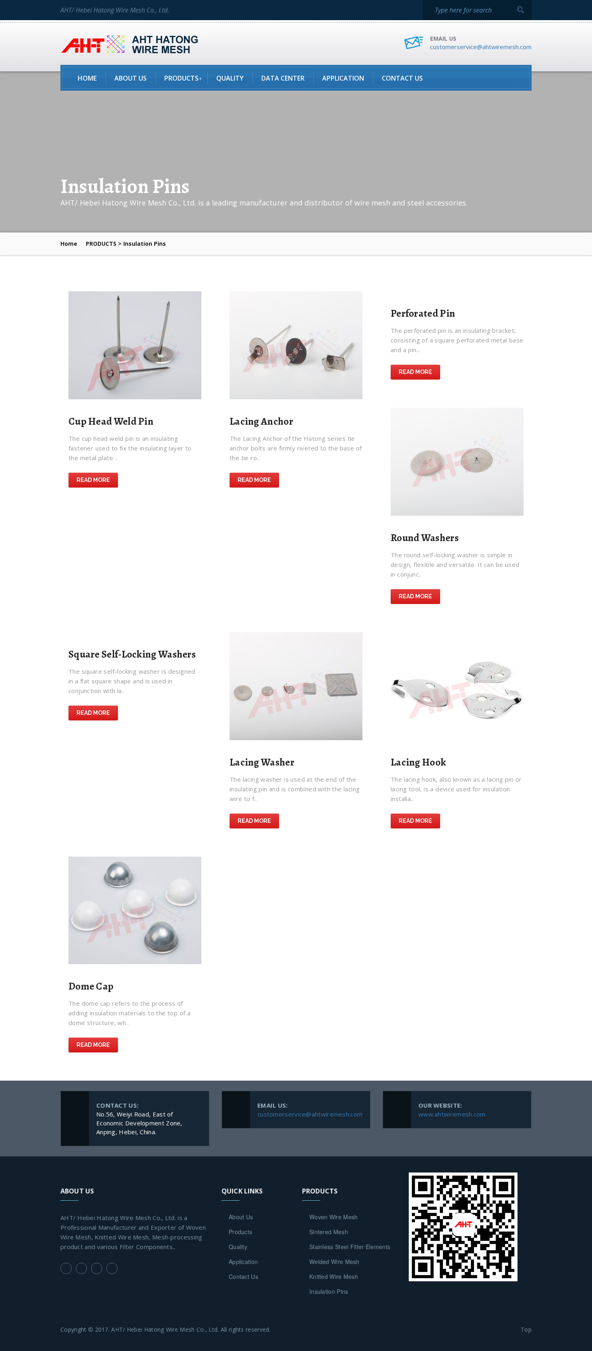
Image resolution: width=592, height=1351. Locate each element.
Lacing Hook (418, 762)
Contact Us (402, 78)
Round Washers (425, 538)
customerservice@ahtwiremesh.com (481, 47)
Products (181, 78)
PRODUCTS (101, 243)
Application (343, 78)
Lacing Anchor (261, 421)
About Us (130, 78)
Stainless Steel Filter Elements (349, 1247)
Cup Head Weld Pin (110, 421)
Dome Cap (91, 986)
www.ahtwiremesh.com (452, 1114)
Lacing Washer (262, 762)
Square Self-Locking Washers (132, 654)
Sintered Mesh (328, 1232)
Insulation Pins (328, 1291)
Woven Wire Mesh (333, 1217)
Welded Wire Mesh (334, 1262)
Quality (230, 78)
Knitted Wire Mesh (333, 1276)
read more (93, 480)
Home (87, 78)
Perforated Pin (423, 313)
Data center (282, 78)
